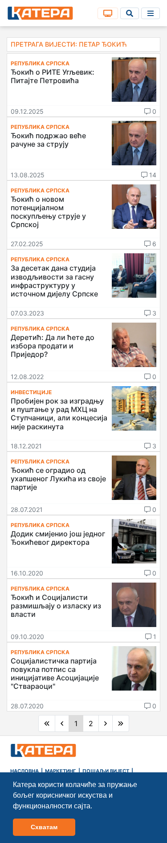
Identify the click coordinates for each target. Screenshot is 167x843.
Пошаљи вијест (105, 771)
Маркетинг (60, 771)
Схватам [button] (44, 827)
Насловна (24, 771)
